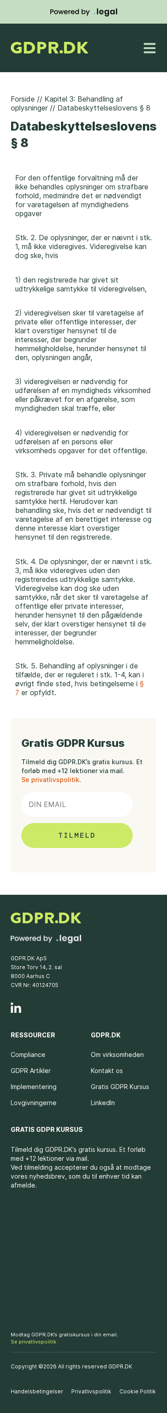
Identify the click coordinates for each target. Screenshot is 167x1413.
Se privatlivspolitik (50, 779)
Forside (23, 98)
